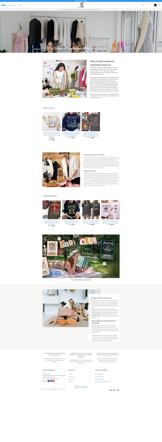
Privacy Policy (99, 423)
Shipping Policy (99, 428)
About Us (71, 426)
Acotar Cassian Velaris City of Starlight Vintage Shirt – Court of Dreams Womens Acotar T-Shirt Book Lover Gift (51, 272)
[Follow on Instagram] (51, 430)
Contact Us (72, 428)
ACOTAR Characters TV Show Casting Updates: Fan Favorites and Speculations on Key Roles (81, 404)
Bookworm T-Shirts (75, 9)
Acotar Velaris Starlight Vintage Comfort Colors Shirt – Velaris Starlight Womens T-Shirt (71, 271)
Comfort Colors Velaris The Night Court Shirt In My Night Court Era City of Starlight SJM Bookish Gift (91, 271)
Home (3, 5)
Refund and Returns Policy (102, 431)
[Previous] (5, 56)
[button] (159, 5)
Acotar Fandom (85, 9)
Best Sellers (66, 9)
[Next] (157, 56)
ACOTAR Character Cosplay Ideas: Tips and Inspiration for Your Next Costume (107, 403)
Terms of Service (99, 426)
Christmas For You (94, 9)
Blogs (19, 5)
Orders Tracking (11, 5)
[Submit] (155, 5)
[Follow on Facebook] (48, 430)
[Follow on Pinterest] (53, 430)
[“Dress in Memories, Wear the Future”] (81, 56)
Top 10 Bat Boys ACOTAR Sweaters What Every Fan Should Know (55, 403)
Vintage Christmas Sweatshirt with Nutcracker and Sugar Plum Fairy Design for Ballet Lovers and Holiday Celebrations (51, 183)
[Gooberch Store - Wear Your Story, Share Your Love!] (81, 5)
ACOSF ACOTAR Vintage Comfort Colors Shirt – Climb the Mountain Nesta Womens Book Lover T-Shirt (110, 271)
